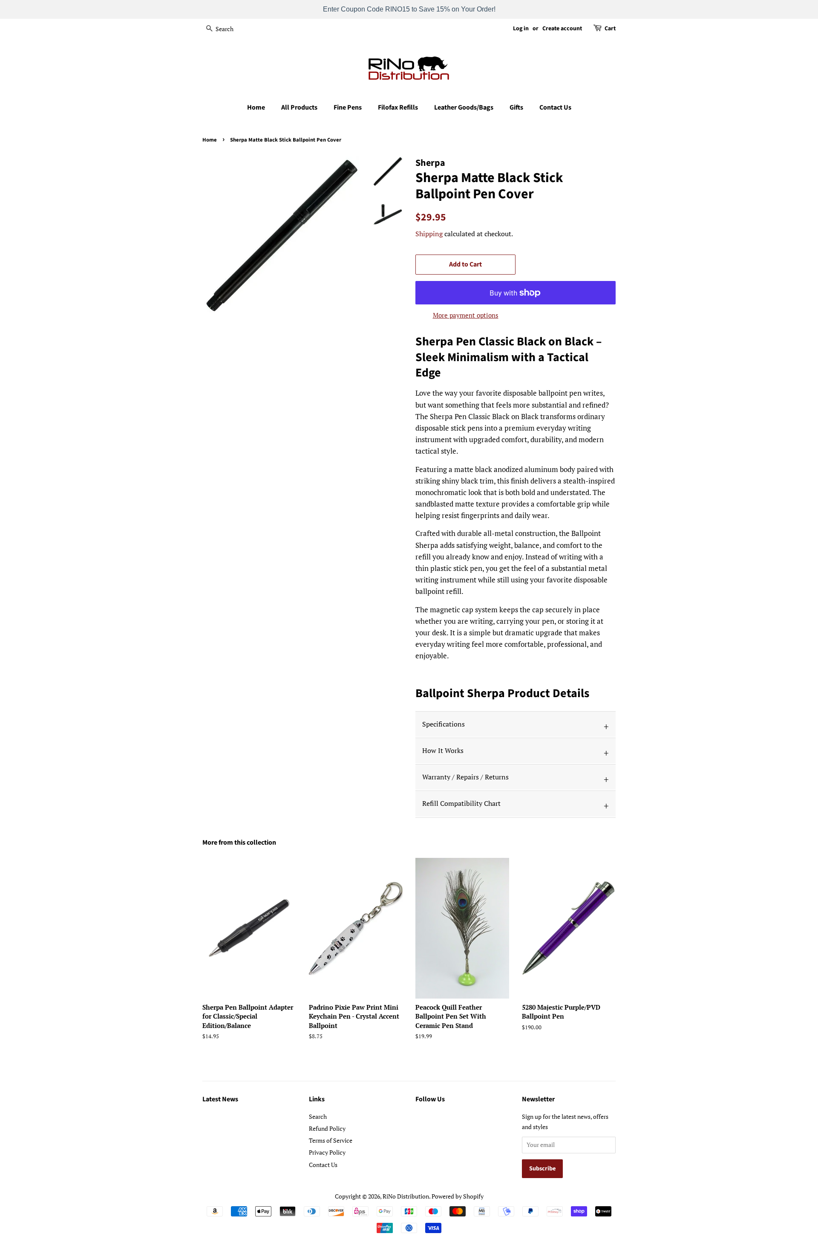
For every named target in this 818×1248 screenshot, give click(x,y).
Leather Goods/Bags (463, 107)
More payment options (465, 315)
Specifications (443, 724)
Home (256, 107)
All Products (299, 107)
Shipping (429, 233)
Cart (610, 28)
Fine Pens (348, 107)
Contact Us (555, 107)
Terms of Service (330, 1140)
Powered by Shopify (458, 1196)
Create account (562, 28)
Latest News (220, 1099)
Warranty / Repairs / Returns (465, 777)
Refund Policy (327, 1128)
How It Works (443, 750)
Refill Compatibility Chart (461, 803)
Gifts (516, 107)
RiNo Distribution (406, 1196)
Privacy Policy (327, 1152)
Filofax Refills (398, 107)
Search (318, 1116)
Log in (521, 28)
